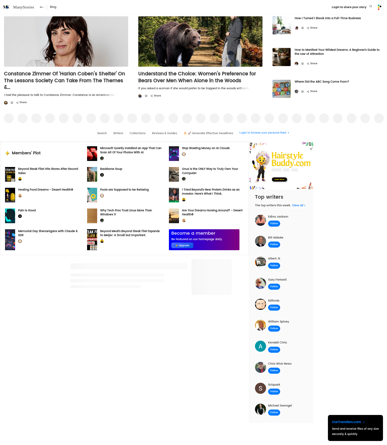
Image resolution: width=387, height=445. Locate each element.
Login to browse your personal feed (262, 132)
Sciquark (274, 384)
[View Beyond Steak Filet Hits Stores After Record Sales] (10, 174)
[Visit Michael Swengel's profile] (102, 158)
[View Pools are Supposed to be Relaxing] (92, 195)
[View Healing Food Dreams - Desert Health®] (10, 195)
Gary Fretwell (277, 279)
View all (297, 205)
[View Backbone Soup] (92, 174)
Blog (53, 7)
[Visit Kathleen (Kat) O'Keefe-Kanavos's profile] (20, 195)
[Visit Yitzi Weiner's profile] (6, 103)
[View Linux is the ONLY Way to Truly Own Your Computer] (174, 174)
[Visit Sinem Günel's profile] (296, 63)
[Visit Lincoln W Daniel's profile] (20, 179)
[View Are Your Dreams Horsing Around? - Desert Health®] (174, 215)
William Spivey (278, 321)
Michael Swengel (280, 405)
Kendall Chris (277, 342)
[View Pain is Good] (10, 215)
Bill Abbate (275, 237)
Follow (274, 223)
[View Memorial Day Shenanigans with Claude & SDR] (10, 239)
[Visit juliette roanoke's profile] (102, 175)
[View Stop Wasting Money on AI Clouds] (174, 153)
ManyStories (23, 7)
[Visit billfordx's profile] (184, 154)
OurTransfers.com (347, 422)
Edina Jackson (278, 216)
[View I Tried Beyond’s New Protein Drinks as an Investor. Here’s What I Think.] (174, 195)
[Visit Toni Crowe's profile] (140, 96)
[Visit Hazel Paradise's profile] (296, 28)
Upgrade (184, 245)
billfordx (273, 300)
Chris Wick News (279, 363)
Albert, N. (274, 258)
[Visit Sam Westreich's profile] (296, 91)
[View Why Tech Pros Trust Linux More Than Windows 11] (92, 215)
